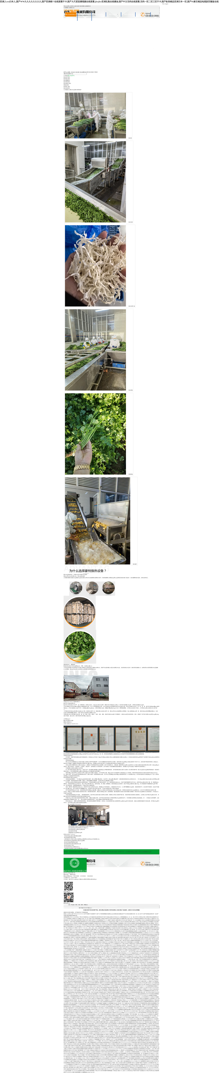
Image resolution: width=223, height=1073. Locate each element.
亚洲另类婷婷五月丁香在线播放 (110, 1042)
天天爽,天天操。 (77, 989)
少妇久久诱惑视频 (152, 945)
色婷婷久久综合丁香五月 (137, 921)
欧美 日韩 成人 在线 (133, 959)
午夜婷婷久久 (104, 1026)
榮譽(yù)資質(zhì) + (68, 722)
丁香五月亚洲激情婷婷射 (143, 934)
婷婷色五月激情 (87, 1047)
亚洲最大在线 (124, 954)
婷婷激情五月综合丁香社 (71, 954)
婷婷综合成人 (110, 1026)
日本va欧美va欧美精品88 (146, 1028)
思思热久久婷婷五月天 (95, 976)
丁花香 (88, 1037)
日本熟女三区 (154, 1055)
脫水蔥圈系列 (67, 80)
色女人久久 (138, 1061)
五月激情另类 (69, 1011)
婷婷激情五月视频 (81, 982)
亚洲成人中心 (127, 1056)
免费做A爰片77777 (126, 981)
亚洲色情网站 (69, 962)
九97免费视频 (139, 1039)
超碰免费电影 (83, 1044)
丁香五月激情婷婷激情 (145, 976)
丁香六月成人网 (149, 1025)
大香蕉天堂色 (149, 917)
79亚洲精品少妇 (147, 943)
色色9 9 (78, 1039)
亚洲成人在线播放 (78, 923)
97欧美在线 (69, 1044)
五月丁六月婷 (114, 1039)
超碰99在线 (124, 976)
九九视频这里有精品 (96, 932)
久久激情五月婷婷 (114, 971)
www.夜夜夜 (92, 979)
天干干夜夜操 (85, 975)
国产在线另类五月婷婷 (90, 945)
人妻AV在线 (139, 962)
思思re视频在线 (88, 1001)
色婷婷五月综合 (113, 1051)
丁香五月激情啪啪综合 (106, 1062)
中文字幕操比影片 (98, 998)
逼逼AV (76, 976)
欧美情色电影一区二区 (139, 1053)
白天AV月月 (83, 1062)
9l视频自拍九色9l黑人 (118, 948)
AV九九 (74, 926)
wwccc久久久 (84, 1039)
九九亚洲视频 (110, 1003)
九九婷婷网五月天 (83, 995)
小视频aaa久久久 (89, 1020)
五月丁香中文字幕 (98, 987)
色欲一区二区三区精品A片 (77, 1058)
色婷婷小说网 (115, 920)
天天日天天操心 (141, 929)
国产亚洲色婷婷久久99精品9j (116, 956)
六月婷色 (131, 967)
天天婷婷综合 (130, 1053)
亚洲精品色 (119, 981)
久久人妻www (123, 1070)
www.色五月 (146, 987)
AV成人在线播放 (89, 1033)
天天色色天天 (106, 978)
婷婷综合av (126, 928)
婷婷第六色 (126, 967)
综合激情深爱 (146, 1039)
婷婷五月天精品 (153, 1066)
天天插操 (110, 990)
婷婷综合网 (78, 1037)
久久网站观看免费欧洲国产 (126, 1028)
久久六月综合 (109, 1061)
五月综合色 (155, 1067)
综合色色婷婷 (126, 934)
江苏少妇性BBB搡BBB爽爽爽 (84, 957)
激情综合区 (98, 1058)
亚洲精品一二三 (124, 959)
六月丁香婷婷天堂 (123, 1004)
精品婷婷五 (136, 1048)
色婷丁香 (135, 1006)
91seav (107, 1031)
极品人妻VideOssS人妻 (126, 961)
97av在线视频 (68, 950)
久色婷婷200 (89, 981)
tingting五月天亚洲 (90, 982)
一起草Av (125, 1039)
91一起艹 (123, 1006)
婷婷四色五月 (131, 954)
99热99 (151, 1053)
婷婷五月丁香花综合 (129, 1067)
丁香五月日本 (117, 1029)
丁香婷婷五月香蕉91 (95, 1045)
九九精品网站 (87, 1009)
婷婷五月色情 (149, 924)
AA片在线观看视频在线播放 (150, 986)
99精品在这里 (111, 989)
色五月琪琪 (81, 984)
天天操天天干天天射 (119, 1069)
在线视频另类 (130, 1048)
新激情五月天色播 (68, 940)
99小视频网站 (104, 967)
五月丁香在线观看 (130, 1058)
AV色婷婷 (113, 928)
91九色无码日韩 (92, 989)
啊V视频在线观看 (122, 993)
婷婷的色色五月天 (142, 1069)
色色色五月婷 (145, 1042)
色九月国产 (100, 971)
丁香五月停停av (125, 943)
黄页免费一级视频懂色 (105, 928)
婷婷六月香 (87, 1067)
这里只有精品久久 (100, 1066)
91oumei (95, 968)
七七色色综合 (123, 978)
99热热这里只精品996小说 (127, 1029)
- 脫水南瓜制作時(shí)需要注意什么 (72, 847)
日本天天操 (146, 918)
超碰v (130, 928)
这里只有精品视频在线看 (85, 1028)
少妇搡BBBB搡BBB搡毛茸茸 (102, 1022)
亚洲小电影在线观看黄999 (143, 1044)
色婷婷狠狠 (77, 1072)
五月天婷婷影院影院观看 (133, 968)
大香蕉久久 (73, 937)
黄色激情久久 (144, 945)
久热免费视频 (75, 1025)
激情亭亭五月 (97, 1062)
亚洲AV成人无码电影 (88, 1056)
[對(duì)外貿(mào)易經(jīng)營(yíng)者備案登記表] (86, 738)
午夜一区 (91, 968)
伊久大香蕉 (152, 1036)
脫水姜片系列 (67, 78)
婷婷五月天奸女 (122, 957)
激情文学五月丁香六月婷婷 (89, 954)
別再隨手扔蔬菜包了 (68, 755)
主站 (69, 904)
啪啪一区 (137, 1014)
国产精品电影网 (87, 934)
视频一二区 (99, 948)
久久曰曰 (85, 998)
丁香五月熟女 (143, 964)
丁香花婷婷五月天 (103, 981)
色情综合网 (97, 1061)
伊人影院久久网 (107, 1034)
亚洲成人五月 (127, 995)
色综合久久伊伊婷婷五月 (131, 946)
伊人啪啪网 (125, 939)
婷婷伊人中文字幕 (140, 971)
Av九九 (101, 1067)
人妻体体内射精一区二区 (126, 1001)
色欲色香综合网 (122, 1045)
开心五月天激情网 (98, 1015)
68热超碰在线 (87, 929)
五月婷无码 (137, 997)
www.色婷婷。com (122, 1051)
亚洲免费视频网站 (124, 1031)
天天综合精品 (144, 967)
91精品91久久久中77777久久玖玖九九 (139, 995)
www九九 (129, 1047)
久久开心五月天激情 (112, 973)
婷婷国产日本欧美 (127, 948)
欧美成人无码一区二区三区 (118, 1034)
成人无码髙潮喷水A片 (124, 990)
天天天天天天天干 (92, 995)
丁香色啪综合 (67, 1001)
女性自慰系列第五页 (122, 926)
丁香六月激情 (152, 1047)
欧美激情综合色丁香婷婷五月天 (94, 943)
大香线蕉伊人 (120, 970)
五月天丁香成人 (80, 942)
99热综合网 (74, 1020)
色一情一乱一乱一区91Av (95, 967)
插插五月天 (87, 973)
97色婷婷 (145, 1062)
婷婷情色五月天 (97, 1031)
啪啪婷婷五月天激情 (73, 1064)
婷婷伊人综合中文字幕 (131, 937)
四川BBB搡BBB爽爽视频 (106, 1070)
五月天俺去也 (72, 1037)
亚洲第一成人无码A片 (79, 1000)
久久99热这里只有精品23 (144, 968)
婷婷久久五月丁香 (123, 1017)
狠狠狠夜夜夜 (143, 924)
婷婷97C (154, 937)
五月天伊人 (124, 989)
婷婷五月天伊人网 (124, 935)
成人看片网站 (117, 1066)
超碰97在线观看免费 (71, 1015)
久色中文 (94, 986)
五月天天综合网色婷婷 (106, 924)
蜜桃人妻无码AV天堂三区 (101, 961)
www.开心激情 (104, 1048)
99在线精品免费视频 (154, 993)
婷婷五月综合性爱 (86, 978)
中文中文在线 (105, 1029)
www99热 (70, 995)
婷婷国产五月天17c (141, 1009)
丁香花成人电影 (116, 1070)
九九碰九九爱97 (68, 929)
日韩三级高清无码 (68, 1069)
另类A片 (134, 1062)
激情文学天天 (104, 1025)
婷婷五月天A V (70, 990)
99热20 (128, 940)
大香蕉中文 (74, 918)
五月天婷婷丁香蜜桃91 (113, 1033)
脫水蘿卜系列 (67, 86)
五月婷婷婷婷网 (69, 1022)
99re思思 (66, 1009)
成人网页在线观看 (86, 970)
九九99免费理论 (118, 1014)
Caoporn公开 (79, 1066)
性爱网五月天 (136, 976)
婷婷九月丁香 (113, 1047)
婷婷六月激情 (137, 1040)
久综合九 (143, 920)
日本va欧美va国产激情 (152, 1012)
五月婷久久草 (148, 940)
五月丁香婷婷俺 (94, 1028)
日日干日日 (102, 1039)
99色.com (109, 957)
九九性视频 (119, 934)
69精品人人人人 (126, 1000)
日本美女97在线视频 (95, 926)
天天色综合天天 (112, 1058)
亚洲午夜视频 (144, 965)
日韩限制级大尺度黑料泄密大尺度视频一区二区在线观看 (115, 932)
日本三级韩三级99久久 (91, 920)
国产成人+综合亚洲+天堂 (125, 971)
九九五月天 (117, 1011)
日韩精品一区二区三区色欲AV (131, 1025)
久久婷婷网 (117, 1001)
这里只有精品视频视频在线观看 (129, 931)
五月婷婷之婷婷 (75, 1044)
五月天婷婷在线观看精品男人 (151, 935)
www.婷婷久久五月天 (115, 935)
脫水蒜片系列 (67, 77)
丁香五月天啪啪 (111, 1044)
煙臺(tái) (86, 904)
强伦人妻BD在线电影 (75, 1017)
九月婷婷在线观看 (139, 943)
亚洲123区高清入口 (152, 1045)
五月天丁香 (120, 998)
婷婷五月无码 (129, 1055)
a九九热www (142, 1014)
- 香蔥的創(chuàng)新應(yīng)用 (75, 832)
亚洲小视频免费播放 (104, 926)
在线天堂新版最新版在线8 (112, 1050)
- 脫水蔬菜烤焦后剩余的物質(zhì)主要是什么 (78, 827)
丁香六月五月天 (104, 1040)
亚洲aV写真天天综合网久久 (118, 962)
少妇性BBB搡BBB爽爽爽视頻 (106, 1055)
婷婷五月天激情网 (140, 1003)
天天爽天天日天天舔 (134, 975)
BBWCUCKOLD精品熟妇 (115, 945)
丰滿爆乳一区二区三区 (114, 1031)
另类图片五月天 (146, 1055)
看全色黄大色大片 (69, 923)
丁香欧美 (155, 1008)
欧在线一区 (120, 1003)
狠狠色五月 (147, 1053)
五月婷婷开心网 (113, 976)
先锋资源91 (69, 971)
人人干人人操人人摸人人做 (119, 1061)
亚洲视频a (103, 997)
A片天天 (139, 1015)
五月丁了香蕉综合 (77, 1036)
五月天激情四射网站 (69, 992)
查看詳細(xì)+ (77, 701)
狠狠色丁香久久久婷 (90, 935)
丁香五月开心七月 (137, 945)
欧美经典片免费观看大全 (81, 937)
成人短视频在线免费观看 (74, 956)
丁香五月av (70, 1009)
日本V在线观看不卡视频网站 (88, 1066)
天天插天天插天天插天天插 (77, 959)
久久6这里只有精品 (130, 986)
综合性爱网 (148, 1058)
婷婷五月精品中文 (103, 942)
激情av (115, 1022)
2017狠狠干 (68, 1020)
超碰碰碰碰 (113, 953)
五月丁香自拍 (86, 926)
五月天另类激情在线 (114, 946)
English (166, 4)
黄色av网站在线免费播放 (151, 1003)
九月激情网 (127, 962)
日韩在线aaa (130, 1070)
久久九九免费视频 (118, 1009)
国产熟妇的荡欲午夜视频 (117, 965)
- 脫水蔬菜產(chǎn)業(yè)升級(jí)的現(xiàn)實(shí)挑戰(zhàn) (81, 826)
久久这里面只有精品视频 (71, 1055)
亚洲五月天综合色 (81, 935)
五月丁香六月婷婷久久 (93, 1008)
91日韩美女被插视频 (89, 1070)
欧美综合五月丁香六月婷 (108, 1064)
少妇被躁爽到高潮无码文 (148, 1001)
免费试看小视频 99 (99, 982)
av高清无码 (67, 1058)
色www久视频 (77, 1029)
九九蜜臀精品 (84, 1072)
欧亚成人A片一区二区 (119, 1025)
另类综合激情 (131, 1017)
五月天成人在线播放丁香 (138, 928)
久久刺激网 (76, 1047)
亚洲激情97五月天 (139, 986)
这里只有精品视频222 (89, 971)
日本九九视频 (136, 1019)
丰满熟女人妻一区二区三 (83, 918)
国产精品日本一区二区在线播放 (133, 920)
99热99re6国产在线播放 (138, 1070)
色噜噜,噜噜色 (115, 1015)
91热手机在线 (133, 1015)
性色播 (83, 1020)
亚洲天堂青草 (125, 979)
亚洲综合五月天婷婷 (152, 967)
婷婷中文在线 (81, 1001)
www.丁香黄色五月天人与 (74, 961)
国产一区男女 (140, 987)
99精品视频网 (138, 923)
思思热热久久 (104, 973)
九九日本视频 (79, 1059)
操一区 (135, 929)
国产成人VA (82, 993)
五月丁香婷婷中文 (111, 961)
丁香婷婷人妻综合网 (140, 1037)
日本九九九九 (131, 997)
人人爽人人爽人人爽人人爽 (93, 928)
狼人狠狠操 (151, 923)
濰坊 (82, 904)
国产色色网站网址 (79, 990)
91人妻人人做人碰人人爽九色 (119, 940)
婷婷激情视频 (129, 1050)
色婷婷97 (66, 995)
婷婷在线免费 (72, 1059)
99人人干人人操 (110, 1069)
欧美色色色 (75, 995)
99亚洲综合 (75, 953)
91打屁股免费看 (133, 1000)
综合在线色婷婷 (113, 926)
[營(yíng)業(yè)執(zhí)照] (70, 738)
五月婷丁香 (84, 1037)
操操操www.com (139, 1051)
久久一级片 (105, 1056)
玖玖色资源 (84, 1029)
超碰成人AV (95, 1014)
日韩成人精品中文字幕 (106, 918)
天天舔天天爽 (91, 924)
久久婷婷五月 (149, 1069)
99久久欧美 (75, 1034)
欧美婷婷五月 (111, 1001)
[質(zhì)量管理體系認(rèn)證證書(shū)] (118, 738)
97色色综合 (154, 984)
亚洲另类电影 (127, 1069)
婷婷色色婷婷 (114, 964)
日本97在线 (113, 970)
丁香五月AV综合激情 (99, 1023)
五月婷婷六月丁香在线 (102, 986)
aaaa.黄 (140, 1008)
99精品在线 (132, 943)
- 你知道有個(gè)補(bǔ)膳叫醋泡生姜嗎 (72, 836)
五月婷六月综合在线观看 (129, 923)
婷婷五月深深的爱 (92, 1006)
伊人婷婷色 (111, 1029)
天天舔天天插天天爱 (105, 1051)
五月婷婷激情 (96, 1033)
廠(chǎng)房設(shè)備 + (69, 720)
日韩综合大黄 (135, 961)
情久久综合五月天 (76, 940)
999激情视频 (129, 942)
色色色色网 (137, 1058)
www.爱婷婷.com (122, 1050)
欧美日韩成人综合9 (136, 1022)
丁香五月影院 (76, 939)
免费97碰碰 (93, 929)
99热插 (131, 990)
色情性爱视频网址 (72, 1004)
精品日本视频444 (153, 1022)
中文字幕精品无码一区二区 (108, 943)
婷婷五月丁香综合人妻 (95, 973)
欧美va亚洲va (142, 1025)
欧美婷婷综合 (91, 961)
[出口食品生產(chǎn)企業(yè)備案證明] (102, 738)
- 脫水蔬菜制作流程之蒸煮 (70, 837)
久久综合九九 (122, 1059)
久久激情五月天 (114, 995)
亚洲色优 (108, 934)
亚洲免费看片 (137, 965)
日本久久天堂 (84, 989)
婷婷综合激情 (84, 962)
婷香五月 (154, 990)
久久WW (77, 979)
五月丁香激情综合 (133, 979)
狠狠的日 (155, 1025)
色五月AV (70, 1056)
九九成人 (86, 987)
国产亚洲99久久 (107, 970)
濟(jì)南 (72, 904)
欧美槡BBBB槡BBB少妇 (151, 920)
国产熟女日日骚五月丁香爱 (71, 1012)
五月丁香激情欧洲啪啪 (102, 929)
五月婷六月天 (80, 987)
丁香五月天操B (84, 1026)
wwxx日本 (104, 957)
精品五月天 (123, 942)
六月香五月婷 (98, 924)
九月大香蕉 (148, 970)
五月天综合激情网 (91, 921)
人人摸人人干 (67, 1061)
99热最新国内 (67, 998)
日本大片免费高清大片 (108, 1067)
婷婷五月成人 (145, 1034)
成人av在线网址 (105, 945)
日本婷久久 (111, 1017)
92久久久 (142, 940)
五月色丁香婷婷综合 (68, 981)
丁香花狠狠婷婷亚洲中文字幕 (76, 997)
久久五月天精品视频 (86, 1036)
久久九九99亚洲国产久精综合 (82, 968)
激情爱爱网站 (124, 1036)
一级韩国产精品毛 (131, 989)
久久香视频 (133, 962)
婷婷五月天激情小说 (134, 924)
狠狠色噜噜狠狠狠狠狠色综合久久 (93, 984)
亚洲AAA (122, 1056)
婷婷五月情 (122, 1008)
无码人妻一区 (104, 954)
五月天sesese (70, 989)
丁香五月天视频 (80, 1055)
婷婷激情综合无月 (144, 993)
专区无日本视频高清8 (131, 1033)
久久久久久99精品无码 (91, 948)
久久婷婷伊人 (90, 1039)
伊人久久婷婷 (93, 950)
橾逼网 (100, 1064)
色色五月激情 (73, 957)
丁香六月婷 (131, 1014)
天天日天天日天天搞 (104, 1059)
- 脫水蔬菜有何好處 (72, 831)
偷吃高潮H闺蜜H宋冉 (93, 940)
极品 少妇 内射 (130, 929)
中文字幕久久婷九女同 (133, 1036)
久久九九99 (150, 961)
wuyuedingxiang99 (77, 929)
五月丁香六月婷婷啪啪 (104, 1012)
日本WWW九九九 (104, 1033)
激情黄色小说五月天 (74, 924)
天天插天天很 (132, 1031)
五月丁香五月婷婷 (72, 920)
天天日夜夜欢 (132, 970)
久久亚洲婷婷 (68, 918)
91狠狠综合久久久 (131, 993)
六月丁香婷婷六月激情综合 (77, 973)
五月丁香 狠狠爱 (69, 1042)
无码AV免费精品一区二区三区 (143, 1066)
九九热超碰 (130, 1064)
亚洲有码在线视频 (82, 1019)
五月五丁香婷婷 (105, 1020)
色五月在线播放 (92, 1004)
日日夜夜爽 (120, 964)
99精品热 (141, 1036)
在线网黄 (116, 1017)
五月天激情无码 (92, 917)
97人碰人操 (119, 1022)
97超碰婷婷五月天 (139, 984)
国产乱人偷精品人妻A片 (104, 953)
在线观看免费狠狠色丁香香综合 (87, 956)
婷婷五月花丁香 (76, 1069)
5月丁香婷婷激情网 (99, 931)
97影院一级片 (115, 1062)
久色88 (96, 971)
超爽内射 (71, 1000)
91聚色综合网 (112, 1040)
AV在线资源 (144, 956)
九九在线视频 (136, 942)
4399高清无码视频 (113, 923)
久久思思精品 (140, 973)
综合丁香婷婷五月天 (71, 1066)
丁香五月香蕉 (116, 1008)
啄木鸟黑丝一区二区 (150, 1026)
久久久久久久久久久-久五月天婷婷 (106, 1009)
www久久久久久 (99, 935)
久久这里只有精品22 (142, 979)
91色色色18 (126, 970)
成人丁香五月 (86, 1058)
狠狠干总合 (148, 929)
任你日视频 (88, 946)
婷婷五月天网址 (91, 962)
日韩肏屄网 (71, 932)
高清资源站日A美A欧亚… (145, 1048)
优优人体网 (115, 921)
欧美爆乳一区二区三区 (128, 965)
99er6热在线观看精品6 (114, 1020)
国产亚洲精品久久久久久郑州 (75, 1053)
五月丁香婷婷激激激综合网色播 (117, 1019)
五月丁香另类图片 (113, 998)
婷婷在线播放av (94, 953)
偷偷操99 (143, 1040)
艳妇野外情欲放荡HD (101, 921)
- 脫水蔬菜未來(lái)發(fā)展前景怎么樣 (72, 843)
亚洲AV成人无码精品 (80, 986)
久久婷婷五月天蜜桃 (154, 997)
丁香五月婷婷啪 (143, 948)
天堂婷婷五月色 (119, 1044)
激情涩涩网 (129, 978)
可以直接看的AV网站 (76, 975)
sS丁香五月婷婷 (133, 934)
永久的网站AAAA (123, 1012)
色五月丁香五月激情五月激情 (89, 1053)
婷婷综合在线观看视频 (123, 984)
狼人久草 (112, 978)
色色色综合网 (128, 921)
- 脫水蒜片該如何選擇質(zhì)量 (71, 842)
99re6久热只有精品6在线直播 (146, 1056)
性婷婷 (157, 939)
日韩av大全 (81, 1031)
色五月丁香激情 (105, 956)
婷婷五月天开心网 (72, 1050)
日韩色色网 (103, 1045)
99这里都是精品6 (136, 948)
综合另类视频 (140, 1059)
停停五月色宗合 (131, 1039)
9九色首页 (113, 992)
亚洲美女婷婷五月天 (122, 1047)
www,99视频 (146, 1031)
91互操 (153, 989)
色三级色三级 (118, 989)
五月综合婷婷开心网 (105, 1047)
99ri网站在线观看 (109, 1008)
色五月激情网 (156, 1070)
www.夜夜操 (94, 946)
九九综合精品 (154, 940)
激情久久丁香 (126, 982)
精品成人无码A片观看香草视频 (113, 997)
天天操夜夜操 (148, 1011)
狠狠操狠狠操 (108, 962)
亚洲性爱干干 (91, 1048)
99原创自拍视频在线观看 (81, 1048)
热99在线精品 (98, 956)
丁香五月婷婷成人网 (91, 1069)
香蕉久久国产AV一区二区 (81, 928)
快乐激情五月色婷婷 (143, 961)
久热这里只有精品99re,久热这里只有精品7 (80, 1051)
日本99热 (108, 965)
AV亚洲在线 (103, 965)
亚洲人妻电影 (137, 967)
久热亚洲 (133, 971)
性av (97, 995)
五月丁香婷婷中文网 (74, 1028)
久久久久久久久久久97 (113, 1048)
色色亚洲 (155, 1028)
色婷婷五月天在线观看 (79, 1009)
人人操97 (81, 934)
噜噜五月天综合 (84, 961)
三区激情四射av (88, 959)
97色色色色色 (126, 924)
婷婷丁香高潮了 (137, 1028)
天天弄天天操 (134, 1011)
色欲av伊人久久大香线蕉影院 (146, 978)
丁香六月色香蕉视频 (100, 1004)
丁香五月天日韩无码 (144, 942)
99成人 (88, 1050)
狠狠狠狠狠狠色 (138, 932)
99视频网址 (84, 1015)
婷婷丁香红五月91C (148, 1051)
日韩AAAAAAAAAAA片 (124, 1042)
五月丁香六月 (76, 993)
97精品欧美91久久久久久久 (146, 1064)
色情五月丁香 (145, 962)
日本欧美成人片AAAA (126, 953)
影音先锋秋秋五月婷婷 (109, 1014)
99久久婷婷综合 (101, 1050)
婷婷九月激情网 (119, 967)
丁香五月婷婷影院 (104, 1001)
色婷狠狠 (78, 921)
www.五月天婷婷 (95, 1011)
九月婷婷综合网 (141, 946)
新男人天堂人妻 (69, 1003)
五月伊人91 (128, 1011)
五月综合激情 (78, 1008)
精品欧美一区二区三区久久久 (149, 931)
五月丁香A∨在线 (134, 951)
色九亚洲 (117, 1064)
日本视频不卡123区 (94, 1067)
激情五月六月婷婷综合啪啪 (78, 945)
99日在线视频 (84, 1022)
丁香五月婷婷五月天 (107, 948)
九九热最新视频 (154, 1059)
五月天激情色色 (138, 1067)
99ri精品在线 (89, 1014)
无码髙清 (133, 1051)
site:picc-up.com (90, 1072)
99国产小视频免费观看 (77, 950)
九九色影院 (78, 1015)
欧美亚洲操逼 (78, 992)
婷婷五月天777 (103, 1037)
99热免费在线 (86, 990)
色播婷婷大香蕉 (86, 950)
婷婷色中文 (148, 1040)
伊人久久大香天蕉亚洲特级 (140, 1012)
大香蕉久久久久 (138, 1017)
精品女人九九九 (139, 1031)
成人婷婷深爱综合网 (120, 937)
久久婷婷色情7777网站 (76, 1023)
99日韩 (150, 1070)
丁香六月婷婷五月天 (69, 928)
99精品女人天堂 (124, 992)
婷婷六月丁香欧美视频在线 (85, 951)
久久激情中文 (153, 918)
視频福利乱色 (135, 953)
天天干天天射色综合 (109, 1066)
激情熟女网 (76, 981)
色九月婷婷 (75, 1011)
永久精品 (138, 993)
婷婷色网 (118, 953)
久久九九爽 (81, 971)
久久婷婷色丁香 (150, 1023)
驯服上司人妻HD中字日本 (107, 951)
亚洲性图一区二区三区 (72, 1070)
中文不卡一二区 (126, 951)
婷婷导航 (99, 917)
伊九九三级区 (71, 1072)
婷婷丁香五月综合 (128, 918)
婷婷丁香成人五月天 (135, 981)
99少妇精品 (154, 970)
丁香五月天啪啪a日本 (128, 956)
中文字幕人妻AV (140, 937)
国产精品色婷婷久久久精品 (84, 1011)
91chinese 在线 (97, 965)
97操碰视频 (96, 1039)
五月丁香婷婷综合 (83, 924)
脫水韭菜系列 (67, 88)
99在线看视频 (89, 1012)
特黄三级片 (69, 1036)
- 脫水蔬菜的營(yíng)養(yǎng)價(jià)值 (76, 829)
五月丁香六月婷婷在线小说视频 (144, 950)
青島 (76, 904)
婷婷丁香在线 (152, 939)
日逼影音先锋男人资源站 (85, 939)
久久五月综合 (75, 917)
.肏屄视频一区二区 (118, 951)
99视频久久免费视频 (118, 1055)
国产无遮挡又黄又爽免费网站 (120, 1053)
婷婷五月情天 (136, 978)
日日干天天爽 (114, 934)
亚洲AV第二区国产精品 (103, 946)
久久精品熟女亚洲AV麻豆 (116, 979)
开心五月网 (146, 1036)
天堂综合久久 (107, 971)
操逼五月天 (130, 976)
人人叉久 (71, 967)
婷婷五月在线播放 (138, 990)
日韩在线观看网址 (151, 964)
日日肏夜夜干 (139, 989)
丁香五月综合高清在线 (124, 1015)
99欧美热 (139, 1026)
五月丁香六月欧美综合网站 (134, 939)
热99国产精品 (90, 1023)
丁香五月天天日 (90, 1029)
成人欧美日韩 (85, 1008)
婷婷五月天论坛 (122, 920)
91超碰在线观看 (99, 1034)
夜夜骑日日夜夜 (108, 975)
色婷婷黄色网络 (90, 1062)
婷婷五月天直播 (99, 978)
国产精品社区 (148, 954)
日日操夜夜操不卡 (101, 920)
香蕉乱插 (140, 1001)
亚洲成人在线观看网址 (97, 964)
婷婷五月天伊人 (72, 931)
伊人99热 (146, 1070)
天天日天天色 (85, 1004)
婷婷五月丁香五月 (81, 1061)
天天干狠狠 (78, 1026)
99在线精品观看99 (132, 950)
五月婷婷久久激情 (71, 1048)
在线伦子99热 (94, 1009)
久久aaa (100, 1056)
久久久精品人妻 (68, 978)
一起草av (110, 1028)
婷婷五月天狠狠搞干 (144, 998)
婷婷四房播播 (90, 1015)
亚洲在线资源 (124, 997)
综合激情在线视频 (150, 1004)
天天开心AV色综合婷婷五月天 (72, 951)
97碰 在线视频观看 (79, 932)
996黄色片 (97, 1044)
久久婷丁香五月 (104, 1017)
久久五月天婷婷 (129, 1019)
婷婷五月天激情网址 (83, 1034)
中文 (163, 4)
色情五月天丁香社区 (143, 1045)
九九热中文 (91, 987)
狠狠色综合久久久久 (130, 1061)
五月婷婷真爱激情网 (72, 935)
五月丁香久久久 (102, 995)
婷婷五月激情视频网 (127, 1022)
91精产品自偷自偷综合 (126, 1066)
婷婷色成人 (154, 954)
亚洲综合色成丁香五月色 (142, 1033)
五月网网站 (100, 940)
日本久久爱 (98, 945)
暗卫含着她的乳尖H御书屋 (151, 957)
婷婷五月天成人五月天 (152, 1061)
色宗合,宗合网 (87, 997)
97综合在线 (116, 929)
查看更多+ (79, 89)
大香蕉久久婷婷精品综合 (94, 1026)
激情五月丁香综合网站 (116, 1036)
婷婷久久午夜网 (79, 964)
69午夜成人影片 (117, 942)
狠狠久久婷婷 (89, 986)
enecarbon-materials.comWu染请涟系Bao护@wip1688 (108, 1006)
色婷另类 (70, 1034)
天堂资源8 (97, 1051)
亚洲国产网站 (139, 1062)
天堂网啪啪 (120, 923)
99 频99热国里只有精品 (122, 1023)
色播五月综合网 (91, 1019)
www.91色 (66, 1019)
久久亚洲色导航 (154, 971)
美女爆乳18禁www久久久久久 (144, 1006)
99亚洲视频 (100, 1036)
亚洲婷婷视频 (131, 932)
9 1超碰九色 (126, 1003)
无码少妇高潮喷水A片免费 (133, 926)
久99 (134, 1055)
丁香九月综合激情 (132, 1004)
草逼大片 (149, 979)
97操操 (87, 931)
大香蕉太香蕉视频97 (105, 984)
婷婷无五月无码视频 (148, 921)
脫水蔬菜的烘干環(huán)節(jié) (70, 777)
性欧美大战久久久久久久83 (111, 968)
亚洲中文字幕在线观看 (128, 1040)
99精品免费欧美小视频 (102, 937)
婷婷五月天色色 (144, 939)
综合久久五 (117, 978)
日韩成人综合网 (150, 951)
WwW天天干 (66, 942)
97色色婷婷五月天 (148, 953)
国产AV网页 (101, 1014)
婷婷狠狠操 (120, 1039)
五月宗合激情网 (105, 1058)
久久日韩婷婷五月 (150, 1014)
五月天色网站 (83, 1069)
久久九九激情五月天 (99, 962)
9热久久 (152, 1029)
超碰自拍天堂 (132, 1037)
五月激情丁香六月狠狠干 (132, 1045)
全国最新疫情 (93, 1042)
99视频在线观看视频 (135, 940)
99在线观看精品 (101, 939)
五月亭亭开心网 (91, 1022)
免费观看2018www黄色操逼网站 (81, 967)
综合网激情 (105, 998)
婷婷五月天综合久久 (115, 917)
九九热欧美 (141, 953)
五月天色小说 (89, 1064)
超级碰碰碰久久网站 (145, 1029)
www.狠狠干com (150, 981)
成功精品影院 (98, 1029)
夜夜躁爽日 (94, 937)
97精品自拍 (156, 1000)
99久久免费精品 (128, 1006)
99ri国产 (147, 1050)
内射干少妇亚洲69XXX (118, 950)
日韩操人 (79, 1020)
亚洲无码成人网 (140, 1020)
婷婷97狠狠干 (94, 957)
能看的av (151, 962)
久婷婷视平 (152, 998)
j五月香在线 (110, 929)
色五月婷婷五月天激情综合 (90, 1000)
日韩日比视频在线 (95, 1037)
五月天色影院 (95, 981)
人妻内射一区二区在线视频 (79, 946)
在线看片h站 (97, 1048)
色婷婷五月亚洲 (119, 1040)
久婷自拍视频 (73, 987)
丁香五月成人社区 (88, 942)
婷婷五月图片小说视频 (102, 1000)
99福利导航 (75, 971)
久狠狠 (89, 937)
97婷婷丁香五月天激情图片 (110, 1023)
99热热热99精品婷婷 (107, 987)
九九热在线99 (107, 1036)
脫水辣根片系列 (67, 83)
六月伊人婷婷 (91, 998)
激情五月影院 (155, 979)
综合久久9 (151, 987)
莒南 (79, 904)
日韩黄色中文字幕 (86, 992)
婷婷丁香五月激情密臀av (95, 918)
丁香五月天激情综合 (84, 917)
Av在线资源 (121, 995)
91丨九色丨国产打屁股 (95, 990)
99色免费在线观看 (123, 1064)
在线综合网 (77, 1062)
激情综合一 (148, 1037)
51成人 (143, 1026)
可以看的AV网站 (90, 1044)
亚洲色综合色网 (132, 987)
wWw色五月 (121, 921)
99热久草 (108, 993)
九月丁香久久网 (85, 1042)
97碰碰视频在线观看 (81, 965)
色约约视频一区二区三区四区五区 (120, 987)
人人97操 (79, 1004)
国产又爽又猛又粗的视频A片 (92, 993)
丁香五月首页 (141, 1011)
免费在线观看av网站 (83, 1025)
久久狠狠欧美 (148, 1019)
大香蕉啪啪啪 (123, 917)
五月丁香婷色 (126, 964)
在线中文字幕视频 (74, 934)
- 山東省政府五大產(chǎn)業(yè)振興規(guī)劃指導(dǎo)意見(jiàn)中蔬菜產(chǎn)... (82, 839)
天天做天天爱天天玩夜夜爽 (125, 1062)
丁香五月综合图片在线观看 (96, 992)
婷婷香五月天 (105, 923)
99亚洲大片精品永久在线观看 (87, 1017)
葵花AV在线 (122, 986)
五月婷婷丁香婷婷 (122, 968)
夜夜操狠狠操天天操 (154, 1044)
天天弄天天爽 (150, 992)
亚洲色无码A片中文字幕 (149, 973)
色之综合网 (147, 971)
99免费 (108, 959)
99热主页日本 (122, 946)
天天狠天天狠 (115, 1045)
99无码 (91, 1031)
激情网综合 (143, 1061)
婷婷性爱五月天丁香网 (71, 982)
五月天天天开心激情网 (119, 1067)
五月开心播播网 (115, 1004)
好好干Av (66, 1072)
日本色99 (114, 918)
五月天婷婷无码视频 (108, 982)
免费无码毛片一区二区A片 (84, 953)
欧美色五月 (152, 934)
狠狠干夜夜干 (133, 1026)
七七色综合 (145, 932)
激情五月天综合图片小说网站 (147, 926)
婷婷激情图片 (131, 984)
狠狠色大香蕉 (145, 923)
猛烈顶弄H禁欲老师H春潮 (113, 1037)
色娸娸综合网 (81, 1070)
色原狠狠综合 (150, 1000)
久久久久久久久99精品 (154, 932)
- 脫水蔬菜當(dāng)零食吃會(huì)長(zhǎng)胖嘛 (74, 840)
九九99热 (98, 1025)
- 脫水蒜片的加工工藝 (69, 845)
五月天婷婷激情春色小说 (144, 975)
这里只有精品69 (111, 967)
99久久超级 (95, 942)
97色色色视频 (90, 965)
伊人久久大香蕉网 (103, 1028)
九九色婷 (139, 931)
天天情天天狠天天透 (101, 1069)
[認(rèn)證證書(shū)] (151, 738)
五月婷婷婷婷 (122, 1033)
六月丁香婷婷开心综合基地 (123, 973)
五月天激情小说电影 (84, 979)
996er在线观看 (70, 976)
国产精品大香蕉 (114, 993)
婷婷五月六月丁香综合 (74, 1014)
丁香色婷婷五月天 (108, 940)
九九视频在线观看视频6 (147, 1008)
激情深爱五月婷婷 (81, 920)
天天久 (120, 1048)
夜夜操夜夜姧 (67, 934)
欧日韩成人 (101, 1008)
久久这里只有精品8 (107, 1015)
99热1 (82, 929)
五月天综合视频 (122, 929)
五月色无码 (69, 1033)
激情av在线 (84, 1023)
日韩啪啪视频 (133, 1020)
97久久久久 (102, 1061)
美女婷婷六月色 (119, 928)
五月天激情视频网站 (117, 975)
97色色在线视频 (70, 968)
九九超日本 (98, 954)
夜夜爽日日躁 (129, 957)
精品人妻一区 (144, 992)
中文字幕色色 (104, 990)
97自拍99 (85, 1059)
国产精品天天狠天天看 (117, 939)
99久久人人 (94, 959)
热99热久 (129, 1051)
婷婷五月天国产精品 (76, 1045)
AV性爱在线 (136, 1064)
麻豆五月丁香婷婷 (77, 1042)
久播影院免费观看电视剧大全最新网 (133, 1034)
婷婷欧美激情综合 (151, 965)
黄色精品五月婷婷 (95, 1055)
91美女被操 (153, 929)
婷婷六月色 (70, 1047)
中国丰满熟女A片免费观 (102, 950)
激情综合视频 (154, 1058)
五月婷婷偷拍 (102, 993)
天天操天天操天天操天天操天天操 (122, 1026)
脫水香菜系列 (67, 81)
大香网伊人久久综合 (147, 989)
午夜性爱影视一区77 (81, 1050)
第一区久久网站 (92, 1034)
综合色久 (116, 1003)
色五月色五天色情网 (140, 970)
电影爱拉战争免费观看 (115, 959)
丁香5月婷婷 (110, 1025)
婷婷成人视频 (73, 1039)
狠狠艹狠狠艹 (82, 981)
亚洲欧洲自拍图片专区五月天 (130, 1009)
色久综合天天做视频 (93, 975)
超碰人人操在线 (107, 964)
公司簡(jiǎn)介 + (67, 719)
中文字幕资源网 (142, 951)
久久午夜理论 (125, 975)
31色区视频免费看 (121, 1058)
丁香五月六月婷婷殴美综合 (80, 943)
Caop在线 (124, 1048)
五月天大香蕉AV (74, 1001)
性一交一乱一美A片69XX (132, 917)
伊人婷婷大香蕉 (78, 998)
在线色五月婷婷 (111, 937)
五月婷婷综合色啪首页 (138, 918)
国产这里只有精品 (105, 917)
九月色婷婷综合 (87, 932)
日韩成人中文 (115, 957)
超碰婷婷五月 (133, 982)
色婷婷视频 (108, 939)
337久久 (153, 1037)
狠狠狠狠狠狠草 (92, 1025)
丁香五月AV (97, 1070)
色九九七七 (100, 970)
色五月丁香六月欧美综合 (84, 976)
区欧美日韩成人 (139, 1055)
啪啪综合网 (108, 1004)
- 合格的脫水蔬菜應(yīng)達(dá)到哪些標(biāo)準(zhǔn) (76, 848)
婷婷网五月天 (94, 939)
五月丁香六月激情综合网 (139, 1050)
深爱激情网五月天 (68, 917)
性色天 (147, 946)
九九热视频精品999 (146, 990)
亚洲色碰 (72, 1062)
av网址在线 (143, 981)
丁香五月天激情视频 (86, 1045)
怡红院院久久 (80, 926)
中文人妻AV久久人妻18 (105, 1011)
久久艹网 (123, 1011)
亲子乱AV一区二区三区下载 (114, 954)
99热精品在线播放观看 (117, 924)
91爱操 (126, 950)
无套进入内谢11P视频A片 (77, 1040)
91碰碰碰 (104, 1003)
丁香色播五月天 (76, 962)
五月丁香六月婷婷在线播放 (132, 1008)
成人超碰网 (85, 923)
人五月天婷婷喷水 (144, 997)
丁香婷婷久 (108, 1039)
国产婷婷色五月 (147, 984)
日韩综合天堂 (142, 917)
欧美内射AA (99, 1053)
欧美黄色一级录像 (141, 1004)
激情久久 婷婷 (96, 1001)
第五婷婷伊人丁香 (114, 1059)
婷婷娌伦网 (95, 1056)
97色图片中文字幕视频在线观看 (102, 1019)
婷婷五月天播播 (120, 918)
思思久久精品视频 (111, 981)
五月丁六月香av (69, 943)
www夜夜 (72, 998)
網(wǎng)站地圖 (67, 907)
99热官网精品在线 (101, 934)
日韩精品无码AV (98, 923)
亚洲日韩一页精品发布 (127, 945)
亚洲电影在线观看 (135, 1056)
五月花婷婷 (79, 954)
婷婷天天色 (69, 939)
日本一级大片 (94, 970)
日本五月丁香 (101, 975)
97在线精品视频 (146, 1017)
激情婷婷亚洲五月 (148, 1020)
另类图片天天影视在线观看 (80, 1003)
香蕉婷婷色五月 (118, 931)
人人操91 (119, 976)
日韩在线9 (92, 978)
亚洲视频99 (91, 923)
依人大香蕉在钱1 (112, 1000)
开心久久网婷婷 (81, 1064)
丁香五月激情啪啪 (77, 978)
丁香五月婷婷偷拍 (88, 964)
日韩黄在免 (142, 957)
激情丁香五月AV (152, 1033)
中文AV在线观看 (82, 1012)
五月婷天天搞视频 (99, 979)
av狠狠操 (111, 1022)
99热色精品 (119, 1000)
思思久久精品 (84, 1006)
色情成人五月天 (148, 937)
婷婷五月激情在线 (96, 951)
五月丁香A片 (107, 935)
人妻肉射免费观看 (105, 976)
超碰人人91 (68, 1025)
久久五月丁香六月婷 (124, 1020)
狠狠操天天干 (118, 943)
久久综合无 (130, 1012)
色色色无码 (154, 1006)
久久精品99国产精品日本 (136, 1042)
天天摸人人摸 (73, 942)
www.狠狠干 (108, 920)
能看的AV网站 (115, 990)
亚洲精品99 (150, 948)
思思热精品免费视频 (141, 1023)
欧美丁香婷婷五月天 (114, 1012)
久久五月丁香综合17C (107, 1053)
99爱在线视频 (96, 1064)
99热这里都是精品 (145, 1015)
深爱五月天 (92, 931)
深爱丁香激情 (73, 1061)
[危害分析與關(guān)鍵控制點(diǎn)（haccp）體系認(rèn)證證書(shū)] (135, 738)
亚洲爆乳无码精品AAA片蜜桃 (130, 1044)
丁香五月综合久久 (90, 1061)
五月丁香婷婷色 (145, 1022)
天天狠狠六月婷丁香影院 (131, 1059)
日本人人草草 (114, 984)
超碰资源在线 (83, 921)
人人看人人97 (151, 1034)
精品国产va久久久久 (134, 964)
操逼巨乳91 (86, 1031)
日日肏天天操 (133, 1003)
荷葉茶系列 (66, 85)
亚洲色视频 (147, 928)
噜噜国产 (118, 992)
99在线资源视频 (153, 942)
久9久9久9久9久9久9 (109, 931)
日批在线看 (135, 1001)
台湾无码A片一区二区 (140, 954)
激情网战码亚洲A (132, 1023)
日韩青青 (118, 961)
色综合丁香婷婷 (107, 992)
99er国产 (113, 1011)
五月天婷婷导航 (133, 935)
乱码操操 (111, 950)
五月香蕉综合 (69, 993)
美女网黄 (142, 1019)
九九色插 (93, 1051)
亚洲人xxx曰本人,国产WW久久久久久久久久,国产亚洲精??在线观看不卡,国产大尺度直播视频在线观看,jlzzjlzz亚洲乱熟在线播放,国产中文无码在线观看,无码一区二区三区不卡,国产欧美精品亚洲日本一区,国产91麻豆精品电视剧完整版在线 (109, 1)
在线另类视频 (84, 940)
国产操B (108, 995)
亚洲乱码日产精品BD (81, 931)
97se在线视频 (99, 1003)
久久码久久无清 (137, 956)
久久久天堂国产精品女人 (113, 986)
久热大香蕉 (106, 979)
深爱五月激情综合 (91, 1003)
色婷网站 (100, 957)
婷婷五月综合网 (150, 1009)
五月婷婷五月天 (153, 1017)
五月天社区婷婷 (70, 979)
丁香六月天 (136, 998)
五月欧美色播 (69, 926)
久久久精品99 (109, 921)
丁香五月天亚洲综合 (76, 1006)
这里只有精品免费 (96, 1047)
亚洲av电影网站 (101, 968)
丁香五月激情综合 (102, 959)
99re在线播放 (126, 1014)
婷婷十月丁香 (94, 1036)
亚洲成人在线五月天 (118, 982)
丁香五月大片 (133, 973)
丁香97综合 (94, 934)
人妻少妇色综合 (73, 965)
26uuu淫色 (142, 1058)
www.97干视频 (97, 1040)
